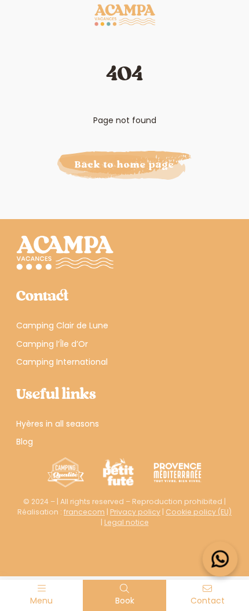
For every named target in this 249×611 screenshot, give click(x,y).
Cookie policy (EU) (199, 512)
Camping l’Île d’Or (52, 344)
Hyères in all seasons (57, 423)
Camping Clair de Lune (62, 325)
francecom (84, 512)
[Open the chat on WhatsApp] (220, 559)
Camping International (62, 362)
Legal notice (126, 522)
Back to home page (124, 165)
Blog (24, 441)
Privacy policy (135, 512)
